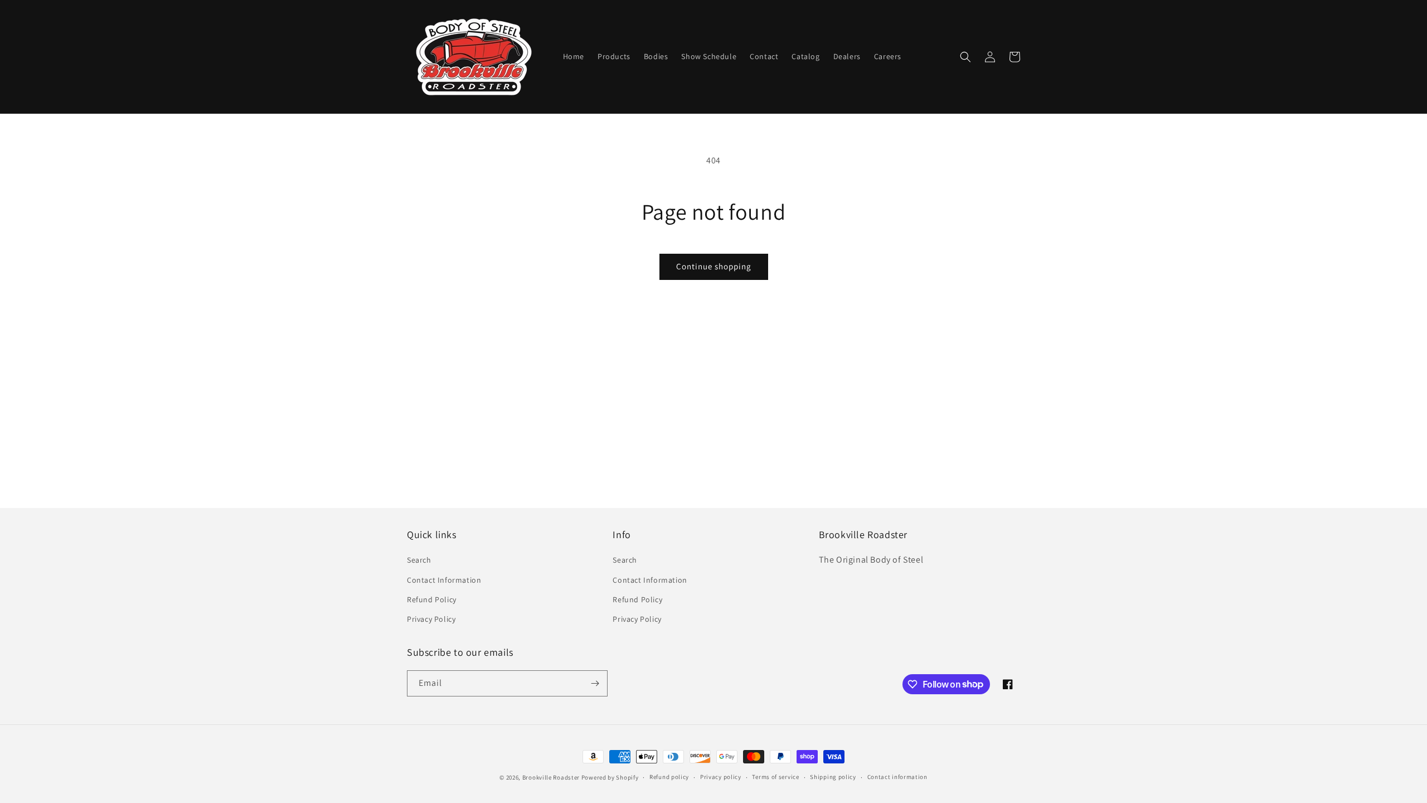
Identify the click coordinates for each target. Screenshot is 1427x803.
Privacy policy (720, 777)
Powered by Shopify (610, 777)
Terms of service (775, 777)
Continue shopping (713, 266)
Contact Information (444, 580)
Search (419, 560)
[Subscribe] (595, 683)
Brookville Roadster (551, 777)
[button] (965, 57)
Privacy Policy (431, 619)
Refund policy (669, 777)
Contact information (897, 777)
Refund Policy (432, 599)
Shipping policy (833, 777)
